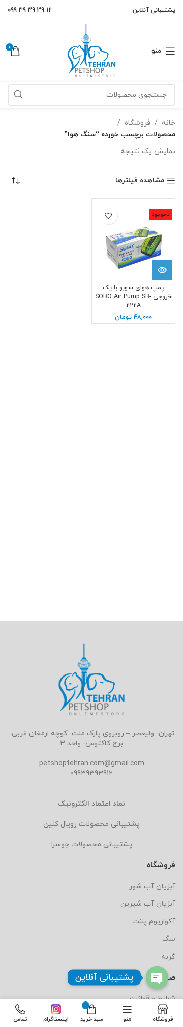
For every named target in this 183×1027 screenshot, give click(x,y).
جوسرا (60, 844)
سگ (168, 939)
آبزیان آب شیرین (147, 904)
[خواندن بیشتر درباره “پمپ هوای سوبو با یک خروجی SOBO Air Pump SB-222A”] (162, 270)
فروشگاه (137, 123)
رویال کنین (60, 824)
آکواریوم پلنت (153, 921)
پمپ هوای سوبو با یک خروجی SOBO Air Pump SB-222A (133, 296)
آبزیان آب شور (152, 886)
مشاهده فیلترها (139, 181)
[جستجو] (18, 95)
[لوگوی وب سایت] (91, 50)
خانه (168, 123)
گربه (168, 957)
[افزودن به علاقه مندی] (108, 215)
